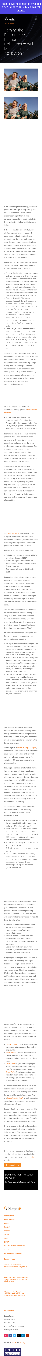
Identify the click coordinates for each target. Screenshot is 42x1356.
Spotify (22, 1343)
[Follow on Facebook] (10, 1335)
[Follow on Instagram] (6, 1335)
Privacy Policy (9, 1220)
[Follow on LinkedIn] (23, 1335)
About (6, 1223)
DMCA (6, 1242)
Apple (14, 1343)
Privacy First (9, 1216)
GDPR (6, 1235)
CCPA (6, 1238)
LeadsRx (30, 1157)
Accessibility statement (13, 1253)
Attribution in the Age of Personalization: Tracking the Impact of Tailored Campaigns (14, 1293)
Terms (6, 1250)
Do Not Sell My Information (14, 1246)
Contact (7, 1227)
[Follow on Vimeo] (14, 1335)
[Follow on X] (19, 1335)
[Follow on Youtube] (27, 1335)
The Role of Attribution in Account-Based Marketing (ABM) (15, 1266)
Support (7, 1231)
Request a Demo (12, 1165)
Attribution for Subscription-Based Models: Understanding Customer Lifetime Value (16, 1279)
